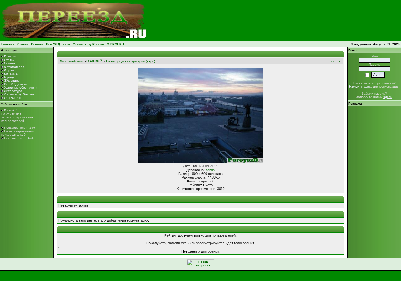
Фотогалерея (14, 66)
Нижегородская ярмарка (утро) (130, 61)
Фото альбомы (71, 61)
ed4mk (29, 138)
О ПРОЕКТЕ (116, 44)
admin (210, 170)
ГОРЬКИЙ (94, 61)
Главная (7, 44)
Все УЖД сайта (58, 44)
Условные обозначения (21, 87)
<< (333, 61)
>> (339, 61)
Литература (13, 91)
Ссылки (37, 44)
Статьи (22, 44)
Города (9, 77)
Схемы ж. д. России (88, 44)
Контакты (11, 73)
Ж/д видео (12, 80)
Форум (9, 70)
